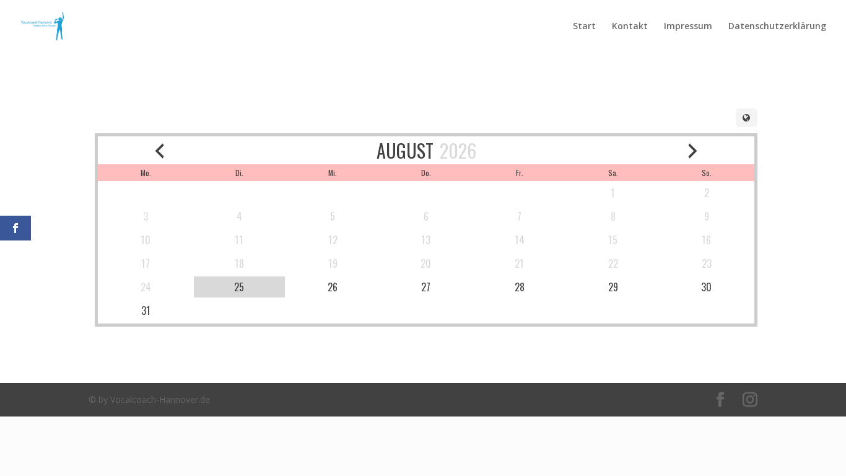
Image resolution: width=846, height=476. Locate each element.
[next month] (692, 150)
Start (584, 27)
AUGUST (405, 150)
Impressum (688, 27)
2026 (458, 150)
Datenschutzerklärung (777, 27)
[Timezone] (746, 117)
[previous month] (159, 150)
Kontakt (630, 27)
